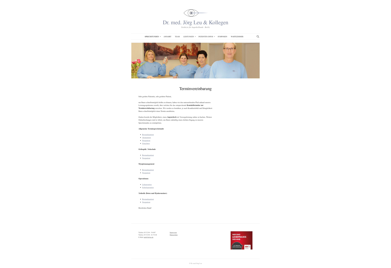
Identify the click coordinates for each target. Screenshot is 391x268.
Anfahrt (167, 36)
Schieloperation (148, 187)
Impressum (173, 232)
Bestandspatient (148, 134)
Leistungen (188, 36)
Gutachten (146, 143)
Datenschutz (174, 235)
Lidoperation (147, 184)
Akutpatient (146, 137)
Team (177, 36)
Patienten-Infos (206, 36)
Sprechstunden (152, 36)
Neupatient (146, 140)
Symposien (222, 36)
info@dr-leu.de (148, 237)
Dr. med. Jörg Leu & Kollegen (195, 22)
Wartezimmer (237, 36)
